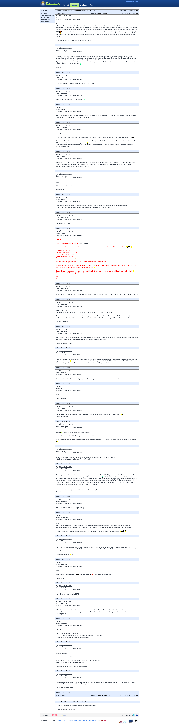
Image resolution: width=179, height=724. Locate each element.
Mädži (63, 353)
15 (127, 13)
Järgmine (135, 10)
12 (120, 13)
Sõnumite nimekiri (79, 10)
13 (122, 13)
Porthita (64, 127)
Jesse (63, 109)
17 (131, 13)
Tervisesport (45, 17)
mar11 (63, 77)
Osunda (68, 45)
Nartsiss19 (64, 501)
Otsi (94, 10)
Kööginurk (44, 13)
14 (125, 13)
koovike (64, 176)
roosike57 (64, 517)
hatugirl (64, 156)
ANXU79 (64, 50)
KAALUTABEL (83, 243)
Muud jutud (45, 21)
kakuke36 (64, 217)
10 (115, 13)
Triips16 (64, 331)
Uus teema (88, 10)
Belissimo (64, 426)
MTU (62, 388)
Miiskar (63, 199)
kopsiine (64, 18)
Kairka (63, 233)
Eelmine (129, 10)
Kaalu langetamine (47, 15)
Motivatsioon (45, 19)
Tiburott (64, 93)
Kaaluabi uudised (47, 11)
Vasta (63, 45)
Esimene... (105, 13)
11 (117, 13)
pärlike (63, 372)
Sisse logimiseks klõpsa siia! (66, 709)
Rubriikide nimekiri (67, 10)
